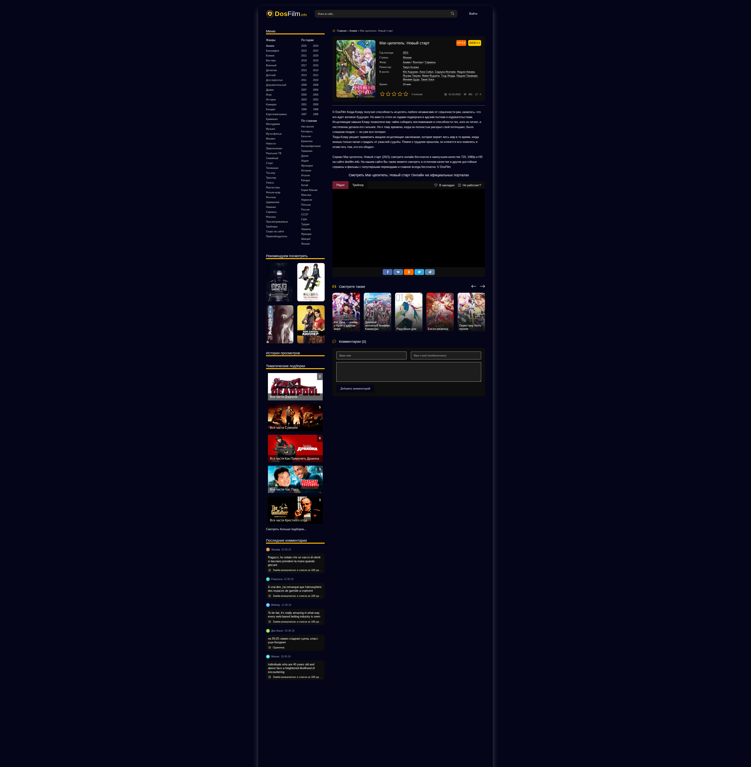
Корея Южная (309, 190)
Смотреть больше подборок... (286, 529)
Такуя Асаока (411, 67)
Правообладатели (276, 236)
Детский (271, 75)
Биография (272, 50)
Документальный (276, 84)
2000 (315, 104)
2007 (304, 89)
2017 (304, 65)
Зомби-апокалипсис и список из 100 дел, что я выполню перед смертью (298, 570)
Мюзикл (270, 138)
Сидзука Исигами (445, 71)
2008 (315, 84)
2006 (315, 89)
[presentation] (473, 286)
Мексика (306, 194)
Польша (306, 204)
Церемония (272, 202)
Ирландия (307, 165)
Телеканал (272, 167)
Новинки (271, 207)
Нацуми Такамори (466, 75)
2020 (315, 55)
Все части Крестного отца (288, 520)
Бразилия (307, 141)
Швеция (305, 238)
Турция (305, 224)
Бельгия (306, 136)
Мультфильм (274, 133)
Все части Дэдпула (283, 396)
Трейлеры (272, 226)
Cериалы (271, 211)
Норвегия (306, 199)
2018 (315, 60)
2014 (315, 70)
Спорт (269, 163)
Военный (271, 65)
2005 (304, 94)
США (304, 219)
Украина (306, 229)
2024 (315, 45)
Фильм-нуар (273, 192)
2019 (304, 60)
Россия (305, 209)
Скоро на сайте (275, 231)
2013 (304, 75)
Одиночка (278, 647)
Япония (305, 243)
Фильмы (271, 216)
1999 (304, 109)
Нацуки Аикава (466, 71)
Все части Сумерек (284, 427)
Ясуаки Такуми (411, 75)
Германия (306, 150)
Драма (270, 89)
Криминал (272, 119)
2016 (315, 65)
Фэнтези (271, 197)
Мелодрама (273, 124)
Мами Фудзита (430, 75)
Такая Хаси (427, 79)
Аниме (270, 45)
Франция (306, 234)
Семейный (272, 158)
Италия (305, 175)
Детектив (271, 70)
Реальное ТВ (273, 153)
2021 (304, 55)
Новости (271, 143)
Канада (305, 180)
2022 (315, 50)
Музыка (270, 128)
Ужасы (270, 182)
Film (291, 13)
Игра (268, 94)
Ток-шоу (270, 172)
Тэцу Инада (448, 75)
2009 (304, 84)
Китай (304, 185)
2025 (304, 45)
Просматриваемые (277, 221)
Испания (306, 170)
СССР (304, 214)
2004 (315, 94)
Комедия (271, 104)
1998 (315, 109)
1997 (304, 114)
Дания (304, 155)
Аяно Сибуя (426, 71)
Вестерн (271, 60)
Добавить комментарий (355, 388)
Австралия (307, 126)
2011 (303, 80)
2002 (315, 99)
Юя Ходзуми (410, 71)
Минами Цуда (411, 79)
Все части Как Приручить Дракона (294, 458)
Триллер (271, 177)
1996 (315, 114)
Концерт (271, 109)
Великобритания (311, 146)
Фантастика (273, 187)
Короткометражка (276, 114)
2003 (304, 99)
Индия (305, 160)
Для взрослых (274, 80)
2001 (304, 104)
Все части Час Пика (284, 489)
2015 (304, 70)
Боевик (270, 55)
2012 (315, 75)
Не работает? (472, 185)
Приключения (274, 148)
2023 (304, 50)
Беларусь (307, 131)
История (271, 99)
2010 (315, 80)
